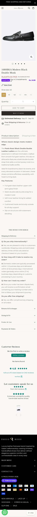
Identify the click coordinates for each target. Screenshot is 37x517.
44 (26, 95)
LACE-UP (21, 499)
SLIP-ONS (5, 506)
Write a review (18, 355)
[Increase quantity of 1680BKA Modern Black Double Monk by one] (33, 101)
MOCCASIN (5, 502)
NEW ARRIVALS (7, 499)
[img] (18, 387)
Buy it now (18, 113)
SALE (15, 506)
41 (9, 95)
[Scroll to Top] (33, 507)
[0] (33, 8)
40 (4, 95)
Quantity (4, 101)
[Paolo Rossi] (18, 8)
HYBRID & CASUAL (21, 502)
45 (31, 95)
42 (15, 95)
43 (20, 95)
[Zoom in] (31, 57)
